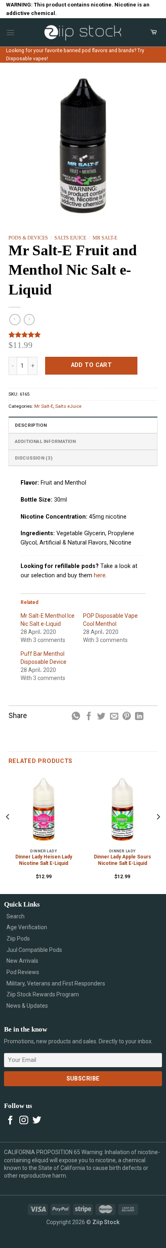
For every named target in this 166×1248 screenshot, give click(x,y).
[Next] (158, 833)
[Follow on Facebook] (10, 1121)
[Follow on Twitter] (37, 1121)
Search (15, 916)
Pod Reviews (22, 972)
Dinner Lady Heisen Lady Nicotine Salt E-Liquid (43, 860)
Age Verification (26, 927)
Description (31, 425)
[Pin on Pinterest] (126, 716)
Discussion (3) (33, 458)
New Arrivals (22, 961)
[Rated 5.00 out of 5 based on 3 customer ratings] (83, 334)
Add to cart (91, 365)
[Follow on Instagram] (23, 1121)
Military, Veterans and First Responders (55, 983)
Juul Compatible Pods (34, 950)
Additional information (45, 441)
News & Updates (27, 1005)
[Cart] (153, 32)
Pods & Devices (28, 238)
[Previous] (8, 833)
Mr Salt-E (105, 238)
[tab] (83, 425)
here (100, 575)
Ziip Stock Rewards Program (42, 994)
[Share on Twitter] (101, 716)
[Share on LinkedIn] (139, 716)
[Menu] (10, 32)
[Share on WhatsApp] (76, 716)
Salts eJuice (70, 238)
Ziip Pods (18, 938)
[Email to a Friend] (114, 716)
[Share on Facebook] (89, 716)
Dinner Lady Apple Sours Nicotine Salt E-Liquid (122, 860)
